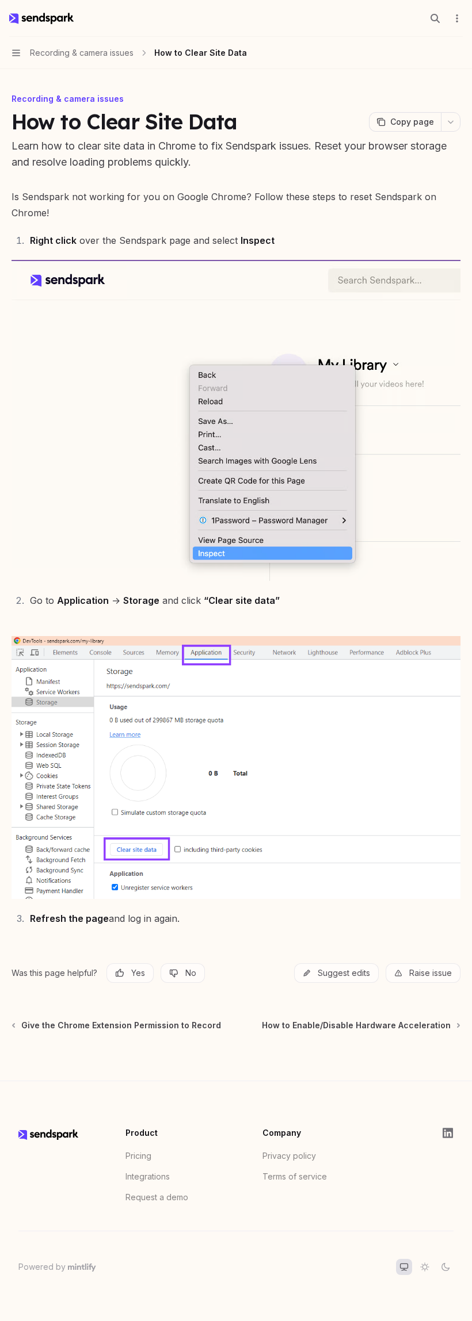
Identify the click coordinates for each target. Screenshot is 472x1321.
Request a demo (156, 1197)
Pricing (138, 1156)
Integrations (147, 1176)
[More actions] (457, 18)
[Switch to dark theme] (445, 1267)
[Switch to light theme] (425, 1267)
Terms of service (294, 1176)
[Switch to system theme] (404, 1267)
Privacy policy (289, 1156)
